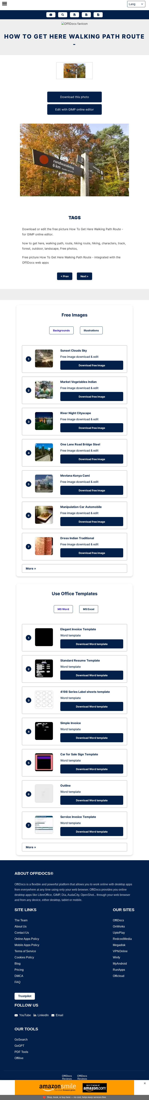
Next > (84, 276)
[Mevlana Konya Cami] (45, 491)
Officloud (118, 975)
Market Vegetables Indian (78, 382)
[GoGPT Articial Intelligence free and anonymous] (50, 14)
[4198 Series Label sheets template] (45, 708)
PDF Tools (21, 1051)
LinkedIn (43, 1015)
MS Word (63, 609)
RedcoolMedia (122, 938)
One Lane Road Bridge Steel (80, 444)
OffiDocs (118, 920)
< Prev (65, 276)
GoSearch (21, 1039)
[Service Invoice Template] (45, 833)
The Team (21, 920)
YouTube (25, 1015)
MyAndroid (120, 963)
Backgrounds (61, 330)
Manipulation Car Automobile (81, 507)
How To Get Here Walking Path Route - (74, 40)
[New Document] (74, 14)
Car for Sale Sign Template (79, 754)
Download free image (92, 365)
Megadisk (119, 945)
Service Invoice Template (78, 817)
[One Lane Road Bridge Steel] (45, 460)
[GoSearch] (62, 14)
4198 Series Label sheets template (85, 692)
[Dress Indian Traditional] (45, 554)
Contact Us (22, 932)
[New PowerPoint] (98, 14)
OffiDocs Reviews (67, 1077)
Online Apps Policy (27, 938)
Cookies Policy (24, 957)
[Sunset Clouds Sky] (45, 366)
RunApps (119, 969)
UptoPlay (119, 932)
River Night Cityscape (75, 413)
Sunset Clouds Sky (73, 350)
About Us (21, 926)
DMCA (19, 975)
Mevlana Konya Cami (75, 475)
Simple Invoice (70, 723)
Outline (65, 785)
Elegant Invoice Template (78, 629)
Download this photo (74, 97)
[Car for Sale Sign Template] (45, 770)
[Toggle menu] (4, 4)
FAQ (17, 982)
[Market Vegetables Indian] (45, 398)
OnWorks (119, 926)
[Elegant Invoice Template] (45, 645)
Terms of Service (25, 951)
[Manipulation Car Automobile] (45, 523)
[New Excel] (86, 14)
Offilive (19, 1058)
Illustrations (91, 330)
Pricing (19, 969)
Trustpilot (24, 996)
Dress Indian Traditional (77, 538)
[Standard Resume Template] (45, 676)
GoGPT (19, 1045)
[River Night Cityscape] (45, 429)
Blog (18, 963)
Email (59, 1015)
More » (31, 568)
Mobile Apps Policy (27, 945)
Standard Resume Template (80, 660)
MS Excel (88, 609)
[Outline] (45, 801)
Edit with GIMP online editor (74, 109)
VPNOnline (120, 951)
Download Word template (92, 644)
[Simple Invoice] (45, 739)
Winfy (116, 957)
